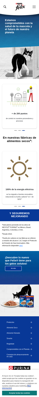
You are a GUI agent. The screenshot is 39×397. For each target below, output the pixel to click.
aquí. (21, 245)
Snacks (9, 338)
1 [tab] (15, 130)
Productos (10, 322)
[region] (19, 383)
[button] (34, 7)
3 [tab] (23, 130)
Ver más (13, 268)
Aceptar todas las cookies (19, 393)
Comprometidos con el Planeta (18, 349)
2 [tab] (19, 130)
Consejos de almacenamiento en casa (18, 355)
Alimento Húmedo (13, 333)
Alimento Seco (12, 328)
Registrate (10, 344)
